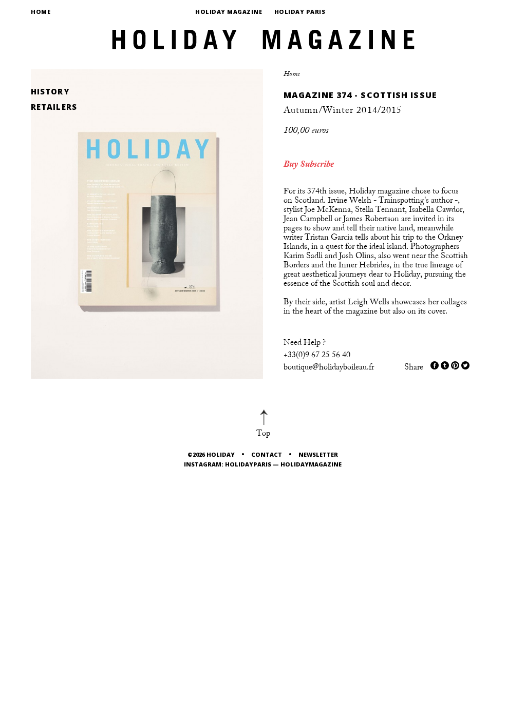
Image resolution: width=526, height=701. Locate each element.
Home (40, 11)
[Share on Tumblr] (465, 365)
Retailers (54, 107)
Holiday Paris (300, 11)
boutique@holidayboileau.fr (329, 367)
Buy (291, 164)
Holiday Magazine (228, 11)
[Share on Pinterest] (455, 365)
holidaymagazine (311, 464)
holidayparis (248, 464)
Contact (266, 454)
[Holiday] (263, 36)
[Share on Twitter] (445, 365)
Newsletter (318, 454)
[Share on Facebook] (434, 365)
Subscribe (317, 164)
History (50, 91)
